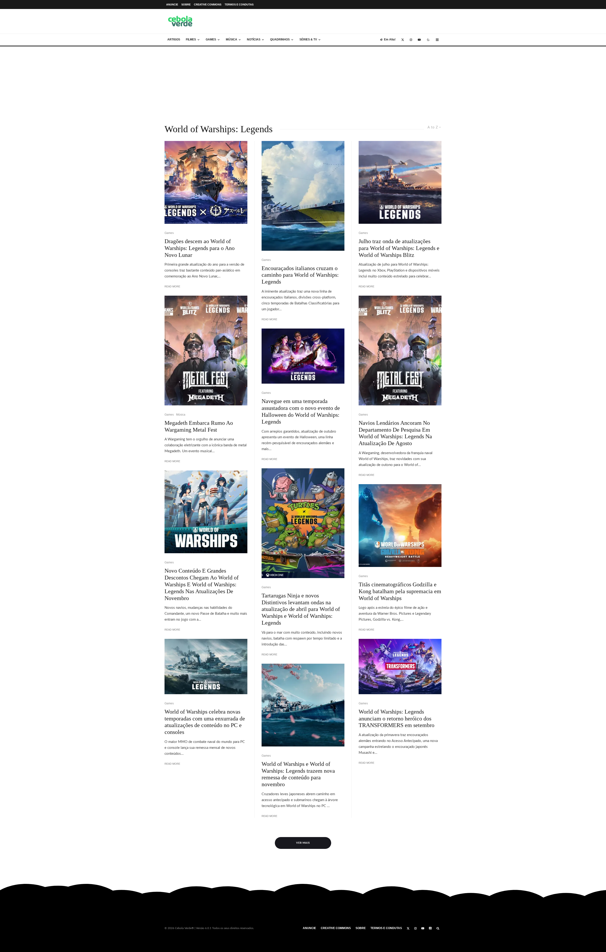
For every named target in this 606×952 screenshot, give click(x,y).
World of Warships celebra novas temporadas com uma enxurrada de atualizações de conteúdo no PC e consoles (205, 722)
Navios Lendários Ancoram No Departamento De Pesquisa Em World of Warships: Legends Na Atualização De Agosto (395, 433)
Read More (172, 286)
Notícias (253, 39)
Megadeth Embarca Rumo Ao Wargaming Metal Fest (199, 426)
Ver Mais (303, 843)
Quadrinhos (280, 39)
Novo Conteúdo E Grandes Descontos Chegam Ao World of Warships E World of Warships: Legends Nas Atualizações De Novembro (202, 584)
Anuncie (172, 4)
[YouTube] (419, 40)
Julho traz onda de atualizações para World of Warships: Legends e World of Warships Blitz (399, 248)
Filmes (191, 39)
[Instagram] (411, 40)
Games (211, 39)
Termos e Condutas (239, 4)
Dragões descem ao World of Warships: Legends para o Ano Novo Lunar (200, 248)
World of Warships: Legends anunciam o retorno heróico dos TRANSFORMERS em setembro (396, 718)
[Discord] (430, 928)
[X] (402, 40)
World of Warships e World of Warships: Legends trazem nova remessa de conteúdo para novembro (298, 774)
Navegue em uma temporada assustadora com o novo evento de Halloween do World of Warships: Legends (301, 411)
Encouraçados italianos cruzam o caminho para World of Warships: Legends (300, 275)
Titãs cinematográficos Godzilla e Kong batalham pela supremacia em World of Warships (400, 591)
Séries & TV (308, 39)
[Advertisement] (303, 82)
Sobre (186, 4)
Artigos (173, 39)
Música (231, 39)
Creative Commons (207, 4)
